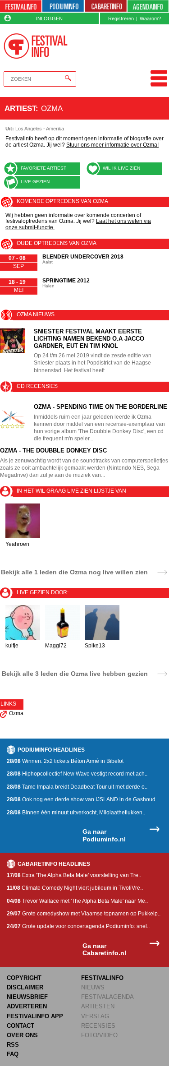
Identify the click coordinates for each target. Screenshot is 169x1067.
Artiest (20, 108)
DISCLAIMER (25, 987)
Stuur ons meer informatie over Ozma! (112, 145)
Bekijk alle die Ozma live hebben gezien (75, 673)
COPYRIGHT (24, 978)
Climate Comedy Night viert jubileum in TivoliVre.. (75, 888)
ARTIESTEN (97, 1006)
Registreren (121, 18)
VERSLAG (95, 1016)
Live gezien (35, 181)
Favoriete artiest (43, 168)
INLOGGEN (49, 18)
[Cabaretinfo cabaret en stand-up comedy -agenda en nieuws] (105, 6)
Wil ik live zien (121, 168)
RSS (13, 1044)
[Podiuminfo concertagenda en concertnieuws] (63, 6)
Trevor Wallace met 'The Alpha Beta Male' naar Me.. (77, 901)
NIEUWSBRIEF (27, 996)
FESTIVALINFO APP (35, 1016)
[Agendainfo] (148, 6)
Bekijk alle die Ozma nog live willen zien (74, 571)
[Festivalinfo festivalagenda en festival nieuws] (20, 6)
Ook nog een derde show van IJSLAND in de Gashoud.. (82, 799)
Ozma (16, 713)
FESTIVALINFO (102, 978)
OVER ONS (22, 1035)
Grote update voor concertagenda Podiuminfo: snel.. (78, 926)
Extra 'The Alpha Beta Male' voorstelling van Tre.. (74, 875)
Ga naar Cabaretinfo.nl (104, 949)
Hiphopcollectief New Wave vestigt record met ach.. (77, 774)
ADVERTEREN (27, 1006)
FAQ (12, 1054)
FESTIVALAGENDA (107, 996)
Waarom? (150, 18)
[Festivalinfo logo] (36, 46)
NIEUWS (93, 987)
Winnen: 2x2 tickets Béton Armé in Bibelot (65, 761)
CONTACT (20, 1025)
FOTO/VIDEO (99, 1035)
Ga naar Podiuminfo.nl (104, 835)
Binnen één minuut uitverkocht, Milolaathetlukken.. (76, 812)
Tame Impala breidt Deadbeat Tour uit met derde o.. (77, 787)
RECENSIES (98, 1025)
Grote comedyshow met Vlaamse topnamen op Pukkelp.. (83, 913)
